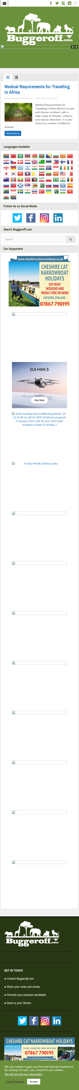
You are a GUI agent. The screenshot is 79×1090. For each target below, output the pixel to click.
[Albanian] (14, 155)
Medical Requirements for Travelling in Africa (37, 89)
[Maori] (6, 179)
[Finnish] (63, 161)
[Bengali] (42, 155)
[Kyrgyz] (21, 173)
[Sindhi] (42, 185)
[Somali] (63, 185)
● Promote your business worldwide (25, 995)
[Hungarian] (42, 167)
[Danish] (21, 161)
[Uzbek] (63, 191)
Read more (11, 133)
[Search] (71, 239)
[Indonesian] (56, 167)
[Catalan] (63, 155)
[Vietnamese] (70, 191)
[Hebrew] (28, 167)
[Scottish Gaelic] (21, 185)
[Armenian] (28, 155)
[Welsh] (6, 197)
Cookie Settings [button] (15, 1081)
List (16, 78)
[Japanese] (6, 173)
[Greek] (21, 167)
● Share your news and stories (22, 987)
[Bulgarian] (56, 155)
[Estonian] (49, 161)
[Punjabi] (63, 179)
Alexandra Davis (23, 98)
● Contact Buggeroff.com (19, 979)
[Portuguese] (56, 179)
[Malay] (63, 173)
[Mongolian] (14, 179)
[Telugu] (28, 191)
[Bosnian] (49, 155)
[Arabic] (21, 155)
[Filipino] (56, 161)
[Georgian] (6, 167)
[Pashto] (35, 179)
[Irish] (63, 167)
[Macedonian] (56, 173)
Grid (7, 78)
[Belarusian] (35, 155)
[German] (14, 167)
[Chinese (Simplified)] (70, 155)
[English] (35, 161)
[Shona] (35, 185)
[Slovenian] (56, 185)
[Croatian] (6, 161)
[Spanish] (70, 185)
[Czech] (14, 161)
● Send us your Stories (17, 1003)
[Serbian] (28, 185)
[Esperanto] (42, 161)
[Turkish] (42, 191)
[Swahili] (6, 191)
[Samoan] (14, 185)
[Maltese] (70, 173)
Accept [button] (34, 1081)
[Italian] (70, 167)
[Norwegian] (28, 179)
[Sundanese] (14, 191)
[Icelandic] (49, 167)
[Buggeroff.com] (39, 28)
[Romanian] (70, 179)
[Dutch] (28, 161)
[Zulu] (14, 197)
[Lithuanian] (49, 173)
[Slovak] (49, 185)
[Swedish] (21, 191)
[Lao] (28, 173)
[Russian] (6, 185)
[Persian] (42, 179)
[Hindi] (35, 167)
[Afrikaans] (6, 155)
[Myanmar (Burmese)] (21, 179)
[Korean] (14, 173)
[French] (70, 161)
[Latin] (35, 173)
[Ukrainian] (49, 191)
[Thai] (35, 191)
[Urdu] (56, 191)
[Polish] (49, 179)
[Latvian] (42, 173)
